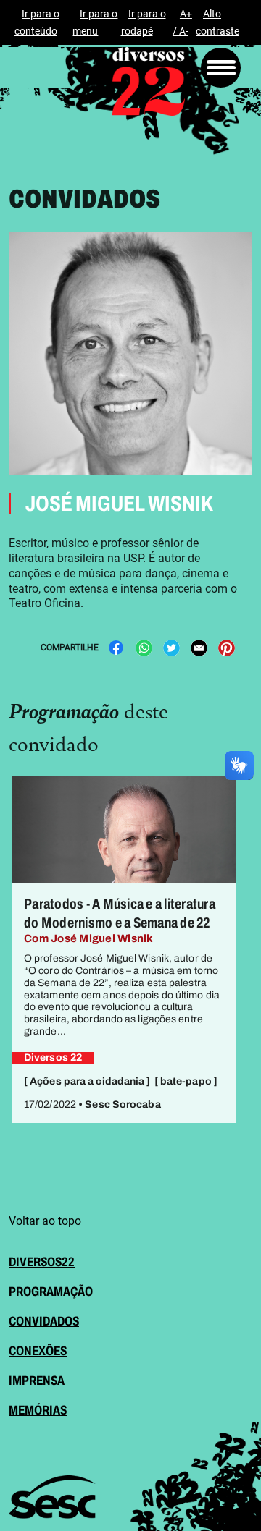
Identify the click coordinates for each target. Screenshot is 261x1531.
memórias (38, 1410)
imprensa (37, 1380)
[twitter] (171, 647)
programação (51, 1291)
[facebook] (116, 647)
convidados (44, 1321)
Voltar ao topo (45, 1221)
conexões (38, 1351)
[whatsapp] (143, 647)
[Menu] (221, 68)
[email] (198, 647)
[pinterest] (226, 647)
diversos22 (42, 1262)
